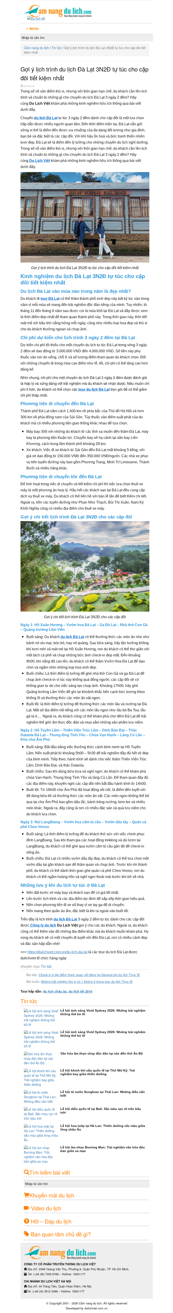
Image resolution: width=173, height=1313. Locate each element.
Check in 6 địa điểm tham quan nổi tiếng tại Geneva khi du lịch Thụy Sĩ (89, 974)
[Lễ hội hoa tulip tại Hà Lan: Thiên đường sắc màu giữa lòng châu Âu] (42, 1133)
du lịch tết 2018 (80, 991)
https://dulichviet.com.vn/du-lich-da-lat (57, 952)
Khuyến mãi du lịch (51, 1195)
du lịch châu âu (55, 991)
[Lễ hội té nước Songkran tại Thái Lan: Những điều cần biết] (42, 1097)
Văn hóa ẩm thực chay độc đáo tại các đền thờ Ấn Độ (101, 1053)
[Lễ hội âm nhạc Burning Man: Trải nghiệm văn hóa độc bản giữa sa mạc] (42, 1154)
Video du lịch (46, 1208)
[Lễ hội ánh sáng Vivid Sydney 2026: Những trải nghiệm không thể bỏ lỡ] (42, 1018)
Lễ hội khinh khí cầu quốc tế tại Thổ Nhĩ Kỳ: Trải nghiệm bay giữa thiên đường (97, 1072)
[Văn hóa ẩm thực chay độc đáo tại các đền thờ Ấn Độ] (42, 1058)
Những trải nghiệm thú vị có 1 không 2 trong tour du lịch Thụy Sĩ (86, 981)
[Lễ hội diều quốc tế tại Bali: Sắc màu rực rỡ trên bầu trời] (42, 1114)
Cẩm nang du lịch (36, 47)
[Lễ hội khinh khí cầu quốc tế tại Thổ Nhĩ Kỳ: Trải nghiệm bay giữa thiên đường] (42, 1078)
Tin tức (56, 47)
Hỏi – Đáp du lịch (51, 1221)
